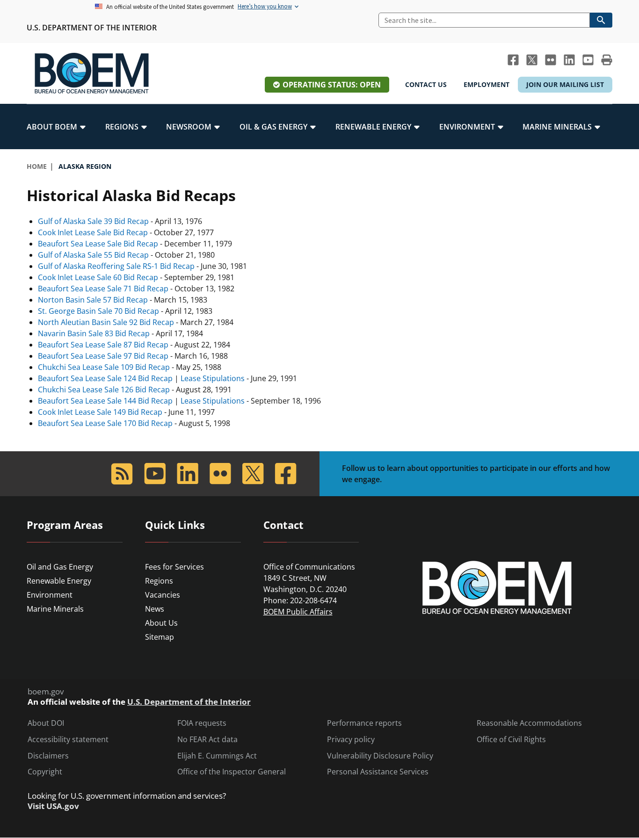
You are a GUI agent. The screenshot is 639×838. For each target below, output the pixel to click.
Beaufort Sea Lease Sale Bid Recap (98, 243)
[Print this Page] (606, 59)
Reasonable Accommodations (529, 723)
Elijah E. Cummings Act (217, 756)
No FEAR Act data (207, 739)
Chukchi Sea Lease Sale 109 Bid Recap (104, 367)
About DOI (46, 723)
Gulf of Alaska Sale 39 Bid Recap (93, 221)
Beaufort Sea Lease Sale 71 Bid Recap (103, 288)
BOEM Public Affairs (298, 612)
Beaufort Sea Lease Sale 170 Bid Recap (105, 423)
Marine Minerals (55, 609)
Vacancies (162, 595)
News (154, 609)
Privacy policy (351, 739)
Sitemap (159, 637)
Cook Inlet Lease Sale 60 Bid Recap (98, 277)
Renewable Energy (59, 581)
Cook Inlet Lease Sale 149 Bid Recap (100, 412)
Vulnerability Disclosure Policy (380, 756)
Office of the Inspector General (231, 772)
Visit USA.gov (53, 806)
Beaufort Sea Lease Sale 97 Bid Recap (103, 356)
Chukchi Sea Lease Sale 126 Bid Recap (104, 389)
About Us (161, 623)
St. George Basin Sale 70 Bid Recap (98, 311)
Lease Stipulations (213, 378)
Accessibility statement (68, 739)
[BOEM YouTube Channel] (588, 59)
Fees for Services (174, 567)
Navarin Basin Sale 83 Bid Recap (94, 333)
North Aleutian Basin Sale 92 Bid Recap (106, 322)
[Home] (91, 73)
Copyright (45, 772)
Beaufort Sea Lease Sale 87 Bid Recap (103, 345)
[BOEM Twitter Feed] (531, 59)
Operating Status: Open (332, 84)
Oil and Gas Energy (60, 567)
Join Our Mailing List (565, 84)
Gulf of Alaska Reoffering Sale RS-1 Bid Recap (116, 266)
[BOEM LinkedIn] (569, 59)
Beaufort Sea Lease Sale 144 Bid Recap (105, 401)
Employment (486, 84)
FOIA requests (201, 723)
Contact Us (426, 84)
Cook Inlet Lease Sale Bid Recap (93, 232)
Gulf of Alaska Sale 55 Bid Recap (93, 255)
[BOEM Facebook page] (513, 59)
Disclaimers (48, 756)
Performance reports (364, 723)
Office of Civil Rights (511, 739)
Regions (159, 581)
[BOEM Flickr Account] (550, 59)
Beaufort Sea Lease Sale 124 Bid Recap (105, 378)
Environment (50, 595)
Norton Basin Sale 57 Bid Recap (93, 300)
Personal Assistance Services (377, 772)
